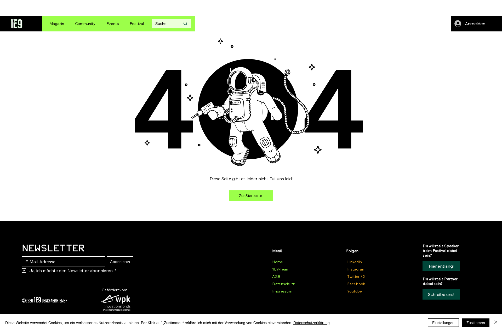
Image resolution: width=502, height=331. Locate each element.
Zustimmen (475, 322)
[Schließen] (496, 322)
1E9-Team (280, 269)
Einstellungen (443, 322)
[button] (441, 294)
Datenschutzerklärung (311, 322)
